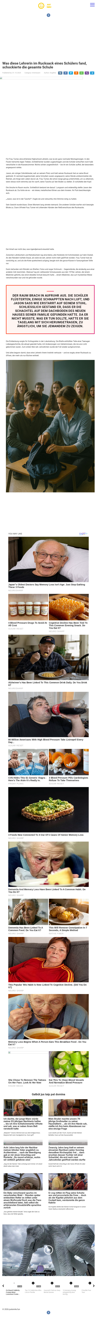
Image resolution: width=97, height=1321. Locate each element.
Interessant (36, 73)
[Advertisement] (48, 37)
